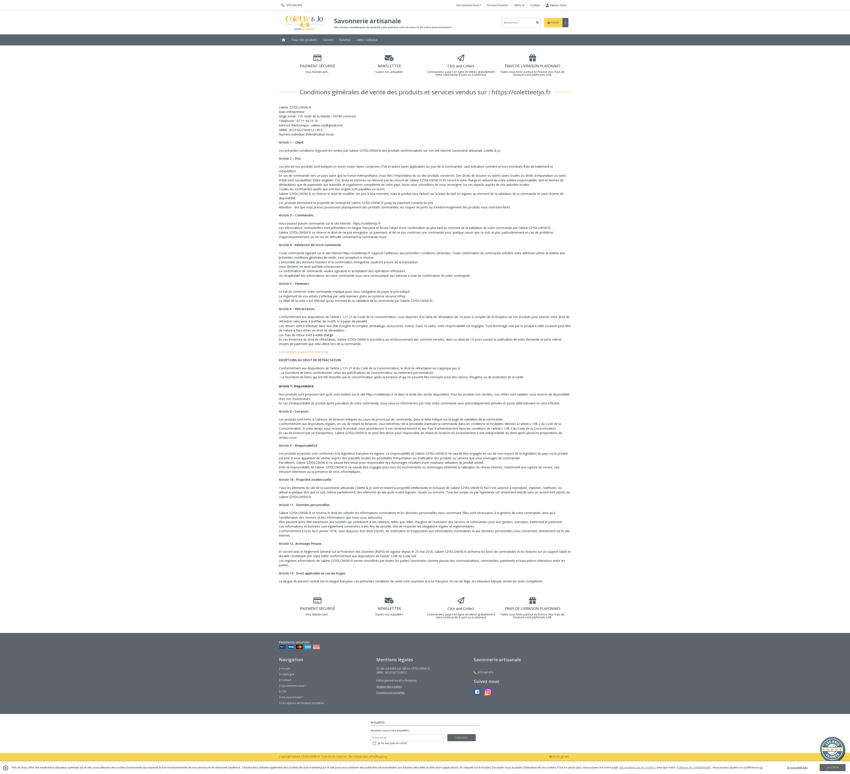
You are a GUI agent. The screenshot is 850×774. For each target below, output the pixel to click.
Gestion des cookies (389, 687)
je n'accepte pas (797, 767)
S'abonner (461, 737)
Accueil (285, 668)
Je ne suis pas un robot (392, 743)
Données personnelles (390, 692)
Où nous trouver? (292, 697)
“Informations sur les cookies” (637, 767)
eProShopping (378, 756)
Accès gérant (560, 756)
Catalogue (287, 674)
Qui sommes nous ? (293, 686)
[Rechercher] (537, 22)
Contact (535, 5)
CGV (284, 691)
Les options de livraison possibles (302, 703)
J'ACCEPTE (833, 767)
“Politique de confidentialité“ (693, 767)
